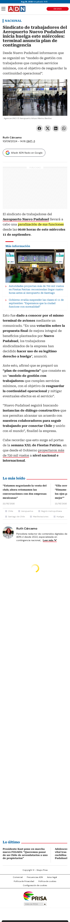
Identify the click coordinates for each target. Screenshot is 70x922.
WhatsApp (63, 128)
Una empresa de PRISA (35, 896)
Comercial (18, 877)
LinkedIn (55, 128)
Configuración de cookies (35, 885)
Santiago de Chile (16, 516)
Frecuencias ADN (35, 877)
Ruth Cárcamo (12, 137)
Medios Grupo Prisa (35, 904)
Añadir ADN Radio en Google (26, 152)
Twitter (47, 128)
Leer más (48, 540)
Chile (10, 511)
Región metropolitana (51, 511)
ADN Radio (17, 9)
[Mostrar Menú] (3, 8)
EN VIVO (58, 8)
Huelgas (60, 516)
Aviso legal (52, 877)
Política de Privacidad (24, 881)
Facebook (39, 128)
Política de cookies (47, 881)
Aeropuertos (27, 511)
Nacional (13, 20)
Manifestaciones (40, 516)
